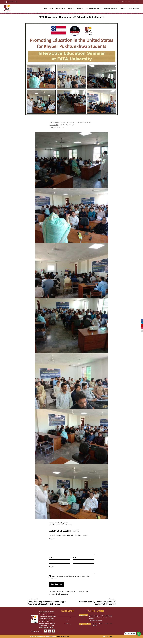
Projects (70, 8)
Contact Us (135, 1)
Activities (79, 8)
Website (51, 567)
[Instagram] (49, 631)
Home (45, 8)
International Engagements (92, 8)
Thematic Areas (59, 8)
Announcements (126, 1)
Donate (117, 1)
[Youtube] (53, 631)
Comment (52, 539)
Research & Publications (109, 8)
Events (60, 525)
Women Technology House (63, 636)
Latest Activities (66, 525)
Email (75, 557)
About (51, 8)
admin (66, 523)
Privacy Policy (110, 636)
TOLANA (122, 8)
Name (51, 557)
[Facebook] (45, 631)
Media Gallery (67, 623)
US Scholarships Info (134, 8)
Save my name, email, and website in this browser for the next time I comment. (70, 577)
